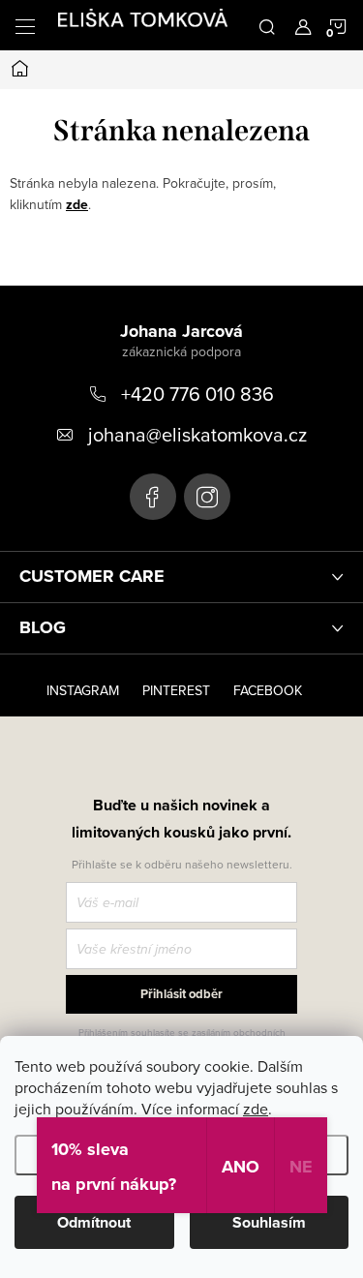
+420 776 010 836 (197, 394)
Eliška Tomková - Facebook (153, 496)
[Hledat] (267, 25)
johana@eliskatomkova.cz (197, 434)
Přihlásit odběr (181, 994)
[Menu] (25, 25)
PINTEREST (176, 690)
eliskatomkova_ (207, 496)
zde (255, 1108)
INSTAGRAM (82, 690)
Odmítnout (94, 1222)
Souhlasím (269, 1222)
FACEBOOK (267, 690)
